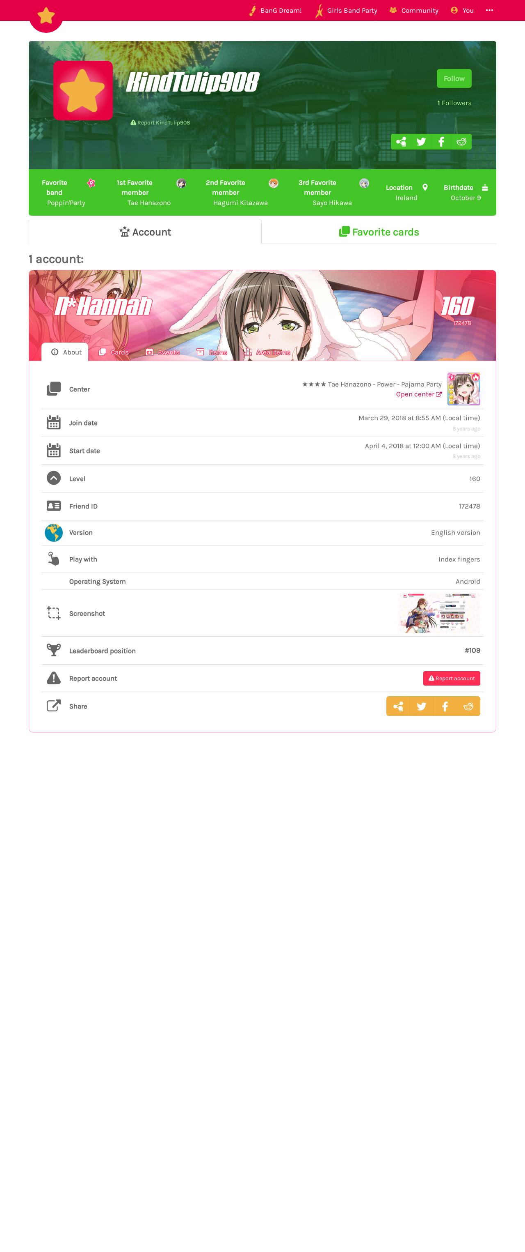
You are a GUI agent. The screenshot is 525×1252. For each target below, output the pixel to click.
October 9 (462, 192)
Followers (455, 103)
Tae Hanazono (144, 192)
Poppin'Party (63, 192)
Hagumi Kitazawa (236, 192)
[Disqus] (262, 873)
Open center (416, 394)
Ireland (402, 192)
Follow (454, 78)
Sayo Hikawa (325, 192)
